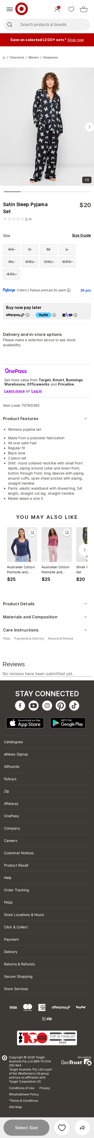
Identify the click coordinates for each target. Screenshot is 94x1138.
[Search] (9, 25)
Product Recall (16, 865)
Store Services (16, 989)
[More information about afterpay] (28, 314)
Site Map (15, 1107)
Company (12, 828)
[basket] (83, 9)
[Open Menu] (10, 9)
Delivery (11, 952)
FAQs (8, 902)
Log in (36, 391)
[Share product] (82, 1128)
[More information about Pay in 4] (54, 314)
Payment (11, 939)
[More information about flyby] (69, 290)
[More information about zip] (75, 314)
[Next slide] (89, 127)
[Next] (85, 550)
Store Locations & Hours (24, 914)
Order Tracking (16, 890)
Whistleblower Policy (24, 1094)
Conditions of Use (21, 1088)
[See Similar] (32, 532)
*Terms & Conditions (23, 1100)
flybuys (10, 779)
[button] (26, 1128)
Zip (6, 791)
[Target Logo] (21, 9)
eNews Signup (16, 754)
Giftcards (11, 766)
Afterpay (11, 803)
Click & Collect (16, 927)
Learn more (14, 391)
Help (8, 877)
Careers (10, 840)
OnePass (11, 816)
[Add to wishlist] (62, 1128)
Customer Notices (19, 853)
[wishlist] (71, 9)
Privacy (44, 1088)
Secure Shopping (18, 976)
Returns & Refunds (19, 964)
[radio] (11, 249)
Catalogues (13, 742)
